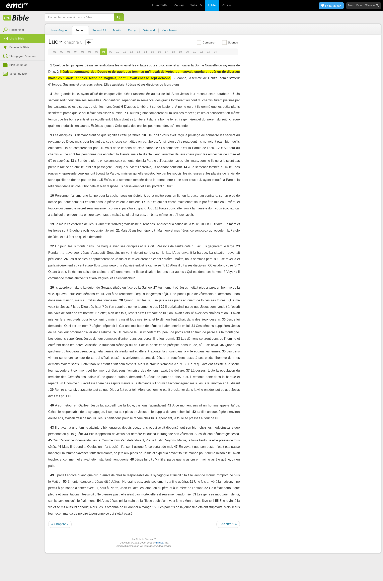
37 (188, 370)
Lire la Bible (16, 38)
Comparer (208, 42)
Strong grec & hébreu (23, 56)
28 (121, 300)
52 (206, 488)
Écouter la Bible (19, 47)
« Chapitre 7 (60, 524)
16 (159, 51)
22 (201, 51)
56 (155, 507)
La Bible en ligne (16, 18)
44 (86, 434)
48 (132, 459)
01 (54, 51)
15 (152, 51)
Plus (225, 5)
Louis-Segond (59, 30)
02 (61, 51)
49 (52, 475)
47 (176, 446)
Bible (212, 5)
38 (61, 383)
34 (222, 345)
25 (167, 265)
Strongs (232, 42)
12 (131, 51)
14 (145, 51)
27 (155, 287)
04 (75, 51)
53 (194, 494)
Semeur (80, 30)
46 (59, 446)
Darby (132, 30)
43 (52, 427)
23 (208, 51)
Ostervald (149, 30)
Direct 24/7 (160, 5)
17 (166, 51)
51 (191, 481)
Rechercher (16, 29)
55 (217, 500)
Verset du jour (18, 73)
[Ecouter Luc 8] (89, 42)
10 (117, 51)
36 (185, 364)
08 (103, 51)
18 (173, 51)
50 (65, 481)
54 (99, 500)
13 (138, 51)
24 (215, 51)
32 (114, 332)
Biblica (160, 542)
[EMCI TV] (17, 5)
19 (180, 51)
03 (68, 51)
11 (124, 51)
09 (110, 51)
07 (96, 51)
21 (194, 51)
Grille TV (196, 5)
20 (187, 51)
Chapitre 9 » (228, 524)
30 (224, 319)
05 (82, 51)
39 (52, 389)
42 (194, 411)
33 (178, 338)
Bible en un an (18, 64)
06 (89, 51)
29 (162, 306)
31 (193, 325)
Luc (53, 41)
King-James (169, 30)
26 (52, 287)
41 (169, 405)
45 (50, 440)
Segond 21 (99, 30)
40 (52, 405)
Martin (117, 30)
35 (224, 351)
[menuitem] (22, 30)
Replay (179, 5)
